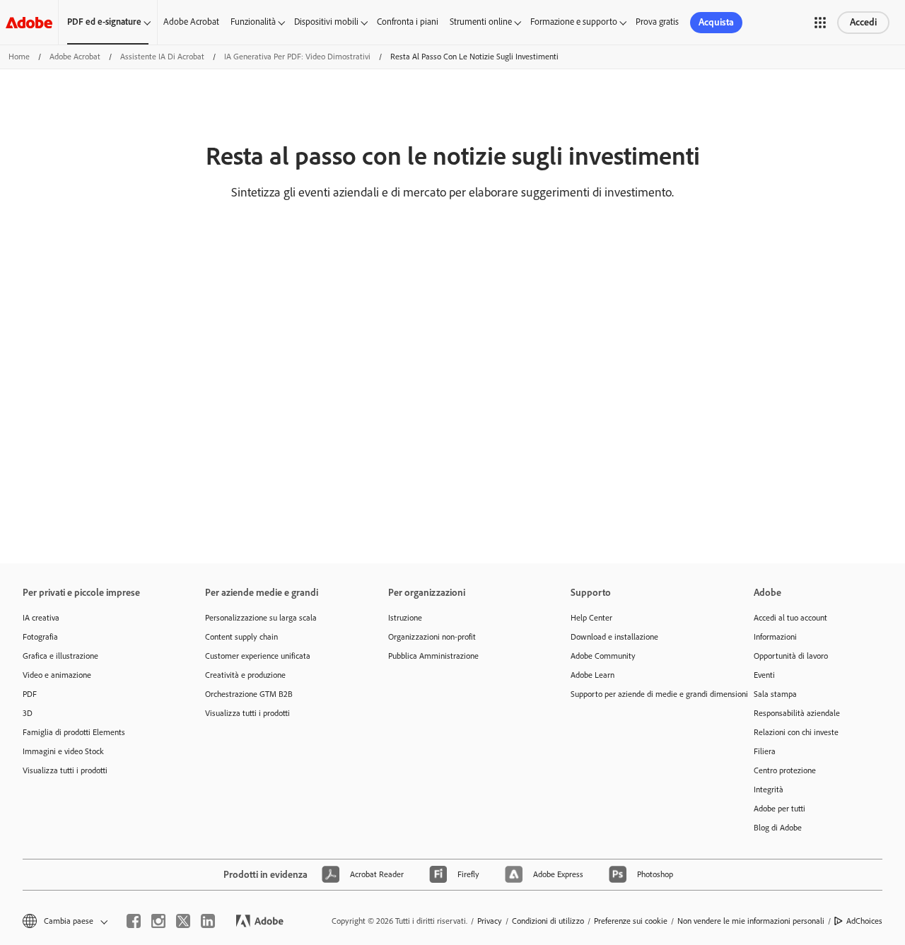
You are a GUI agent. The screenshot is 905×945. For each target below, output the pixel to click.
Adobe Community (603, 656)
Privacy (489, 921)
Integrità (768, 789)
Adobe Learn (592, 675)
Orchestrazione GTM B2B (249, 694)
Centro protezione (785, 770)
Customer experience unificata (257, 656)
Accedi (863, 22)
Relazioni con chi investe (796, 732)
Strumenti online (481, 21)
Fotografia (40, 637)
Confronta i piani (407, 21)
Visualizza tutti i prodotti (65, 770)
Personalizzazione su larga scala (261, 618)
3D (28, 713)
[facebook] (134, 921)
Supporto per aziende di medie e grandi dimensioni (641, 694)
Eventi (764, 675)
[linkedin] (208, 921)
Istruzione (405, 618)
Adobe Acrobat (191, 21)
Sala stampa (775, 694)
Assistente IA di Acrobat (162, 56)
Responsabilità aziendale (797, 713)
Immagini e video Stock (63, 751)
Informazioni (775, 637)
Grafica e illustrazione (60, 656)
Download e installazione (614, 637)
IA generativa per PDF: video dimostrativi (297, 56)
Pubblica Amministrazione (433, 656)
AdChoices (864, 921)
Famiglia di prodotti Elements (74, 732)
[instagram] (158, 921)
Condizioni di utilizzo (548, 921)
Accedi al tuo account (790, 618)
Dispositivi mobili (326, 21)
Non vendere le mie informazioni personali (750, 921)
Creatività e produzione (245, 675)
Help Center (591, 618)
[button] (820, 22)
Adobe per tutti (779, 809)
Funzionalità (253, 21)
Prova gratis (657, 21)
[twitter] (183, 921)
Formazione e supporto (573, 21)
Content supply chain (241, 637)
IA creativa (41, 618)
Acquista (716, 22)
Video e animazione (57, 675)
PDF (30, 694)
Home (19, 56)
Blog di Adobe (778, 828)
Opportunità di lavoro (791, 656)
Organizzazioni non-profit (432, 637)
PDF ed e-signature (104, 21)
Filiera (765, 751)
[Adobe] (29, 22)
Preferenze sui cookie (630, 921)
